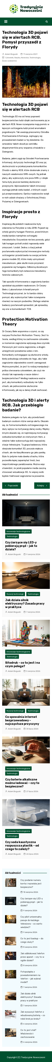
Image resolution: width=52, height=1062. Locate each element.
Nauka (17, 58)
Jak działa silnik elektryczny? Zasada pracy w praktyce (24, 603)
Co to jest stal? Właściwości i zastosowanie (28, 1033)
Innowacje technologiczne (18, 531)
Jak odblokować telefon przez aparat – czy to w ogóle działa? (32, 957)
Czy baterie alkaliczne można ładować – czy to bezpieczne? (22, 783)
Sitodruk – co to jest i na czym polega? (22, 664)
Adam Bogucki (11, 54)
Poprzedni (13, 485)
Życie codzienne (9, 61)
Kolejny (40, 485)
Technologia (35, 58)
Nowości (25, 58)
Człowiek (9, 58)
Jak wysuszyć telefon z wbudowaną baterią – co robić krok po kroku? (33, 1015)
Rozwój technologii (15, 594)
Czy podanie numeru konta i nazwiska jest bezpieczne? (31, 883)
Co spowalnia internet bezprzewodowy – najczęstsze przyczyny (22, 720)
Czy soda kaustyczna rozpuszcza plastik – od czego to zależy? (22, 845)
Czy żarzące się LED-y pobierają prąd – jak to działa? (21, 546)
